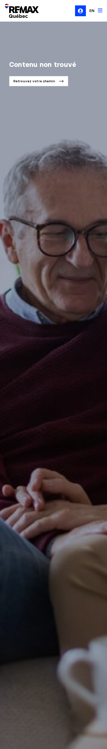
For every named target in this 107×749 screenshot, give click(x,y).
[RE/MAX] (18, 11)
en (91, 10)
